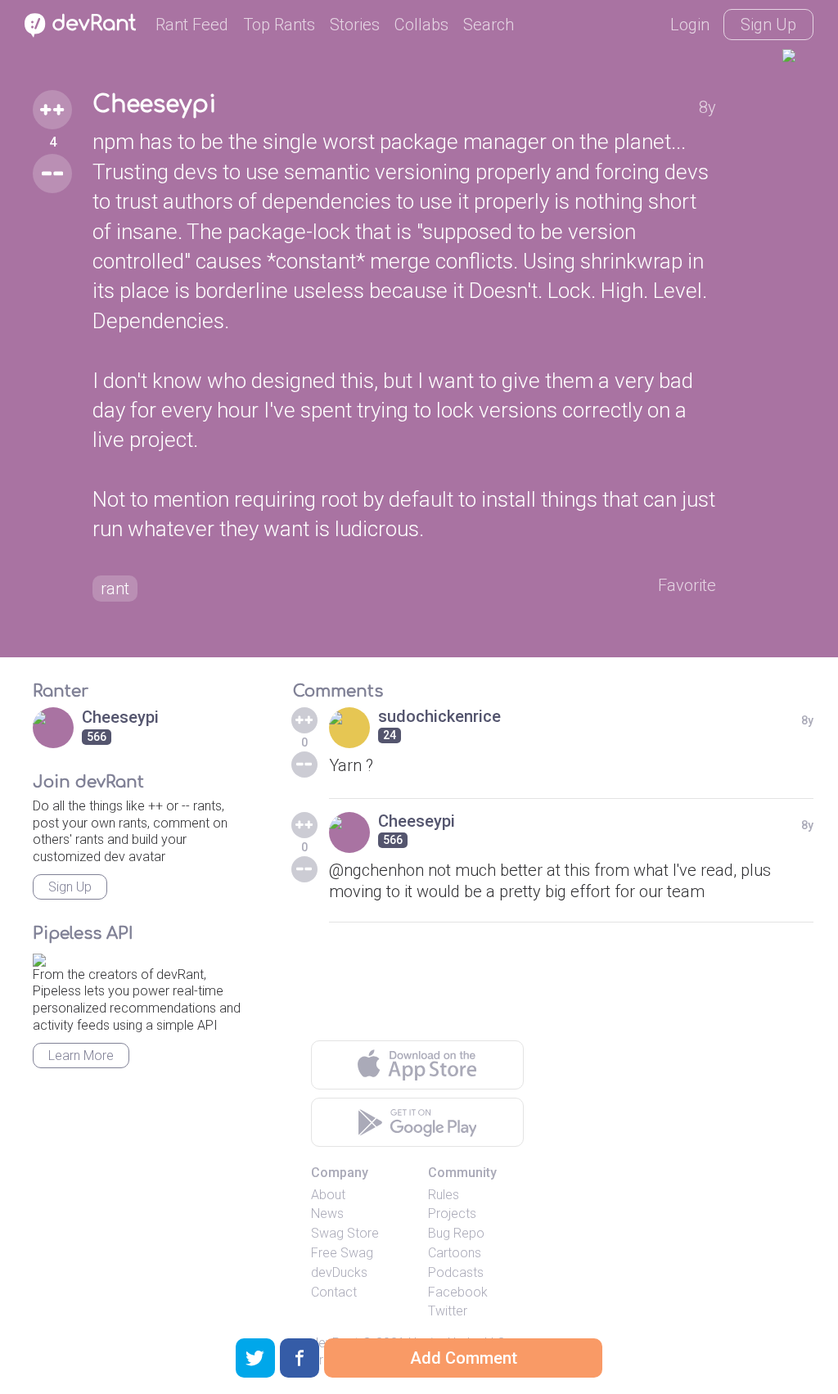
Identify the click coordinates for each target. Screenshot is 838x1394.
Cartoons (454, 1253)
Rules (443, 1194)
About (328, 1194)
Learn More (81, 1055)
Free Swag (342, 1253)
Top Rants (279, 24)
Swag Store (345, 1233)
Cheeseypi (154, 105)
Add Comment (463, 1358)
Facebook (458, 1292)
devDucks (339, 1272)
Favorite (687, 585)
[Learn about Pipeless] (39, 957)
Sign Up (768, 24)
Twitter (447, 1311)
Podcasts (456, 1272)
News (327, 1213)
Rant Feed (191, 24)
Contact (334, 1292)
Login (690, 24)
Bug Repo (456, 1233)
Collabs (421, 24)
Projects (452, 1213)
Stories (355, 24)
